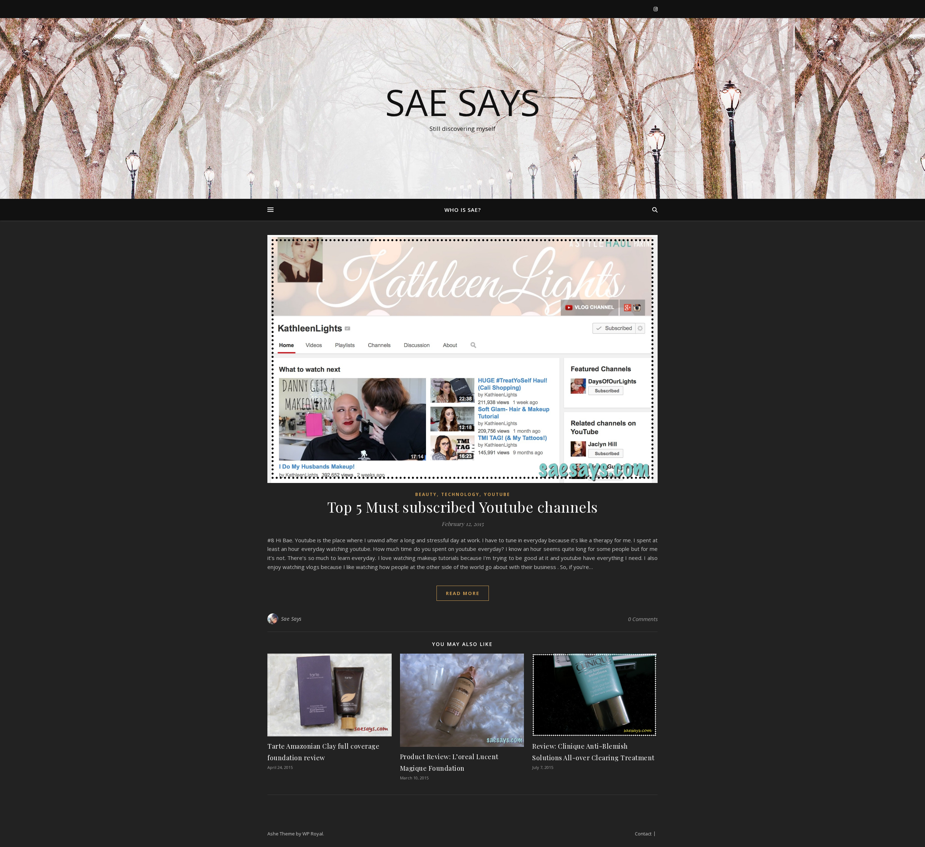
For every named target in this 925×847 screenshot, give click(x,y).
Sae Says (462, 102)
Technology (460, 494)
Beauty (426, 494)
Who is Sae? (462, 209)
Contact (643, 833)
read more (462, 593)
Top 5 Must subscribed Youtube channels (462, 506)
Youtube (497, 494)
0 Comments (643, 619)
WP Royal (312, 833)
